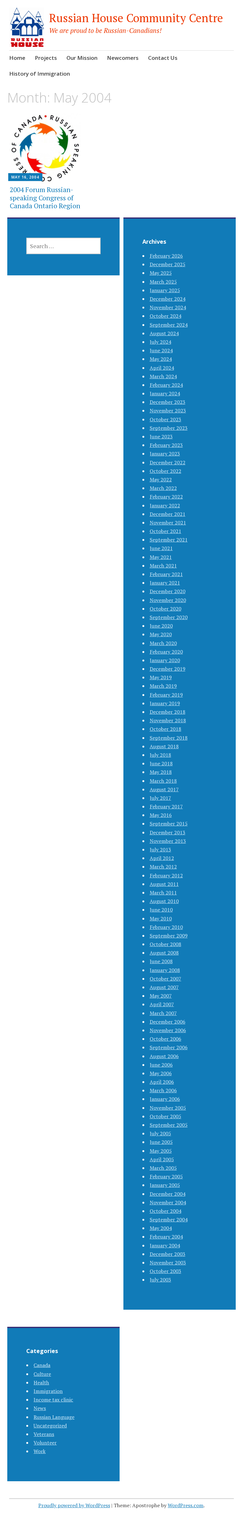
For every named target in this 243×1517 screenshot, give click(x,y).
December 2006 (167, 1021)
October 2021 (165, 531)
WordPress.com (185, 1505)
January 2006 (165, 1098)
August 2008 (164, 952)
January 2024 (165, 393)
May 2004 (161, 1228)
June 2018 (161, 763)
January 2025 (165, 290)
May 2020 (161, 634)
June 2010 (161, 909)
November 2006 (168, 1030)
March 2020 (163, 643)
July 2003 (160, 1279)
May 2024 (161, 358)
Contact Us (163, 57)
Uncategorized (50, 1425)
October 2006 (165, 1038)
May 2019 (161, 677)
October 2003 (165, 1271)
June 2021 (161, 548)
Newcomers (123, 57)
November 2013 (168, 840)
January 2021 (165, 582)
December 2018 (167, 711)
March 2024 (163, 376)
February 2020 (166, 651)
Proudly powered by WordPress (74, 1505)
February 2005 (166, 1176)
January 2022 (165, 505)
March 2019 (163, 685)
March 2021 (163, 565)
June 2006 (161, 1064)
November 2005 (168, 1107)
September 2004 (169, 1219)
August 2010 (164, 901)
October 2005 (165, 1116)
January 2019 (165, 703)
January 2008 (165, 970)
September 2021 (169, 539)
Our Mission (81, 57)
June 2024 (161, 350)
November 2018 (168, 720)
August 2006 (164, 1056)
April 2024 (162, 367)
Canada (42, 1365)
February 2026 (166, 255)
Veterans (44, 1434)
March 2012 (163, 866)
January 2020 (165, 660)
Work (40, 1451)
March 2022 (163, 488)
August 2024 (164, 333)
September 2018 (169, 737)
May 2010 (161, 918)
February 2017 (166, 806)
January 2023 (165, 453)
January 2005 (165, 1185)
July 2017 (160, 797)
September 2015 (169, 823)
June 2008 (161, 961)
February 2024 (166, 384)
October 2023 (165, 419)
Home (17, 57)
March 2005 (163, 1167)
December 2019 (167, 668)
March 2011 (163, 892)
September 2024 (169, 324)
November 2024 (168, 307)
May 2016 (161, 815)
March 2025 (163, 281)
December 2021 (167, 514)
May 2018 (161, 771)
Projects (46, 57)
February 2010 (166, 927)
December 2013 (167, 832)
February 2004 (166, 1236)
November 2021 (168, 522)
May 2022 (161, 479)
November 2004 (168, 1202)
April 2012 (162, 858)
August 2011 (164, 884)
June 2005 (161, 1141)
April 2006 (162, 1081)
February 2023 (166, 445)
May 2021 (161, 557)
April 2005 (162, 1159)
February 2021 (166, 574)
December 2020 (167, 591)
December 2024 (167, 298)
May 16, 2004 (25, 177)
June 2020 (161, 625)
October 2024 (165, 315)
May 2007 (161, 995)
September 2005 (169, 1124)
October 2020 (165, 608)
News (40, 1408)
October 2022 (165, 470)
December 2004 (167, 1193)
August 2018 (164, 746)
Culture (42, 1373)
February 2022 (166, 496)
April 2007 (162, 1004)
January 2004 (165, 1245)
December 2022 (167, 462)
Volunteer (45, 1442)
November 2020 (168, 600)
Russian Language (54, 1417)
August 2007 (164, 987)
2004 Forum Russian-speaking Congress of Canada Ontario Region (45, 197)
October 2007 (165, 978)
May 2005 (161, 1150)
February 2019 (166, 694)
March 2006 (163, 1090)
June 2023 (161, 436)
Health (41, 1382)
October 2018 (165, 728)
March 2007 (163, 1013)
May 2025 (161, 272)
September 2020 (169, 617)
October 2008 (165, 944)
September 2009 (169, 935)
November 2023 (168, 410)
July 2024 (160, 341)
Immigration (48, 1391)
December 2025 (167, 264)
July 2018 (160, 754)
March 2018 (163, 780)
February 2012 (166, 875)
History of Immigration (39, 73)
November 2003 (168, 1262)
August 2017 (164, 789)
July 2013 (160, 849)
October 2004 (165, 1210)
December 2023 (167, 401)
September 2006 (169, 1047)
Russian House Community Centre (136, 17)
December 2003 (167, 1254)
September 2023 (169, 427)
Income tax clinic (53, 1399)
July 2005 (160, 1133)
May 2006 (161, 1073)
